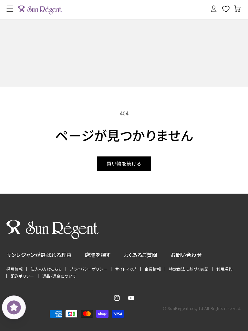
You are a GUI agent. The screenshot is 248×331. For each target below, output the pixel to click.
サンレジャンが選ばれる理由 (39, 254)
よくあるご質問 (141, 254)
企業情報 (153, 269)
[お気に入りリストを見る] (225, 9)
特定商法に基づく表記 (188, 269)
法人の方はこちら (46, 269)
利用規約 (224, 269)
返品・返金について (59, 276)
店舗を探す (98, 254)
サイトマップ (126, 269)
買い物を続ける (124, 163)
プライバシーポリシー (88, 269)
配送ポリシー (22, 276)
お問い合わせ (186, 254)
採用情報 (14, 269)
